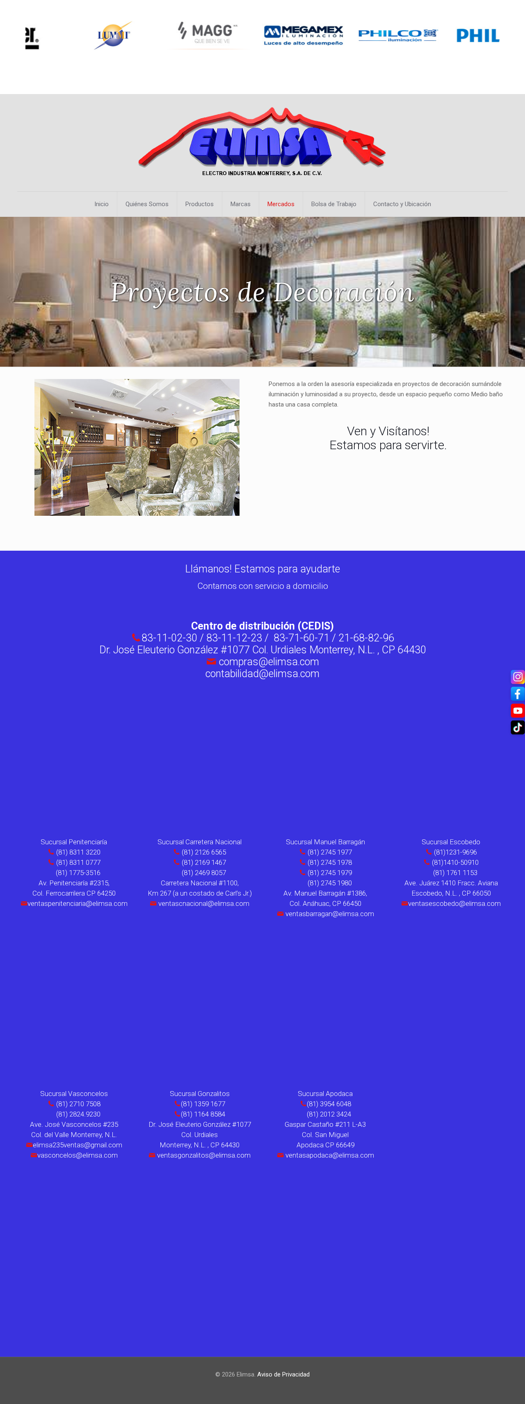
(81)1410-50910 (455, 862)
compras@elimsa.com (269, 662)
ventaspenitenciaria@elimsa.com (77, 903)
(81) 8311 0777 (77, 862)
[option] (75, 35)
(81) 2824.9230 (78, 1114)
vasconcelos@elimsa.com (77, 1155)
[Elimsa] (262, 142)
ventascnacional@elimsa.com (203, 903)
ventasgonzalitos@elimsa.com (204, 1155)
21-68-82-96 (366, 638)
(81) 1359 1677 (203, 1104)
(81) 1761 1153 (455, 873)
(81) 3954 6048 (329, 1104)
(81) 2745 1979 (330, 873)
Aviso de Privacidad (283, 1374)
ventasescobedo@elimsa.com (454, 903)
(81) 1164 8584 (203, 1114)
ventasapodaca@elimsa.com (329, 1155)
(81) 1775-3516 (77, 873)
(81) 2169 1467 (203, 862)
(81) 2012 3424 (329, 1114)
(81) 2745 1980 (330, 883)
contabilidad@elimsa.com (262, 674)
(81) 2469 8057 (203, 873)
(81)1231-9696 (455, 852)
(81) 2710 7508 (78, 1104)
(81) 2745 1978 (330, 862)
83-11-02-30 (169, 638)
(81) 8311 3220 (77, 852)
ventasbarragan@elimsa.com (329, 914)
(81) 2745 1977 (330, 852)
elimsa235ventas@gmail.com (77, 1145)
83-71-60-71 (301, 638)
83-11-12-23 (235, 638)
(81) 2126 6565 (203, 852)
